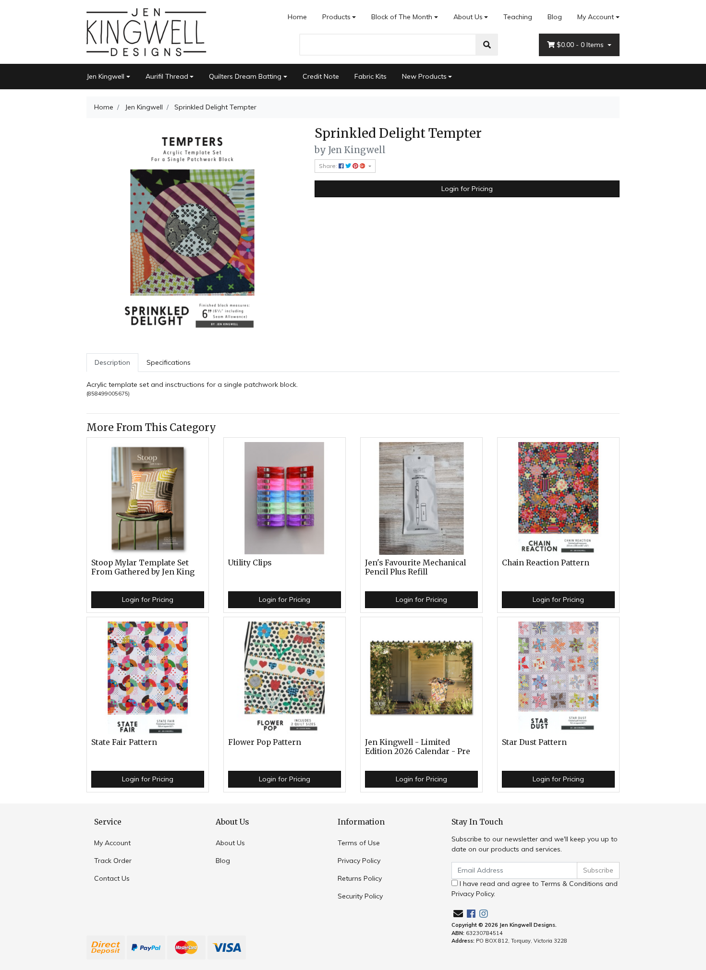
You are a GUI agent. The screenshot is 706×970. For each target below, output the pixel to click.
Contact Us (112, 878)
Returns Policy (360, 878)
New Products (424, 76)
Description (112, 362)
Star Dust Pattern (534, 742)
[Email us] (458, 914)
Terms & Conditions (572, 883)
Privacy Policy (359, 860)
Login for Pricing (467, 188)
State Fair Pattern (124, 742)
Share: (329, 165)
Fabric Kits (370, 76)
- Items (581, 44)
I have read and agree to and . (534, 888)
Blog (555, 16)
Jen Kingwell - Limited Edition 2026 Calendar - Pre (417, 747)
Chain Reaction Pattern (545, 562)
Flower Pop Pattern (264, 742)
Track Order (113, 860)
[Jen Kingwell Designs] (146, 31)
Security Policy (360, 896)
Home (297, 16)
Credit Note (321, 76)
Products (336, 16)
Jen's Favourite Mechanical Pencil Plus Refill (415, 567)
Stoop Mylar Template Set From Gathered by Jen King (143, 567)
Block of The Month (401, 16)
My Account (595, 16)
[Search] (487, 45)
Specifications (168, 362)
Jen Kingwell (105, 76)
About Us (468, 16)
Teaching (517, 16)
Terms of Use (359, 842)
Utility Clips (249, 562)
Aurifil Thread (167, 76)
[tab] (112, 362)
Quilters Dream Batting (245, 76)
